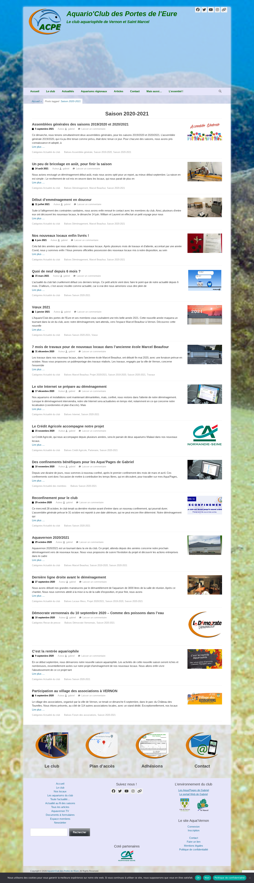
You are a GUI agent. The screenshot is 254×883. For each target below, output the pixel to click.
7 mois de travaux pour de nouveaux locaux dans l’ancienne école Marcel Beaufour (100, 347)
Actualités (68, 91)
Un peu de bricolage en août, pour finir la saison (72, 164)
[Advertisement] (127, 61)
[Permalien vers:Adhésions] (152, 745)
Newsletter (60, 822)
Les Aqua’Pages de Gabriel (193, 790)
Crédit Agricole (79, 450)
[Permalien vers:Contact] (202, 745)
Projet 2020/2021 (98, 374)
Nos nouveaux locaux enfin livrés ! (60, 235)
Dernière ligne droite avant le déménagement (69, 577)
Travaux (151, 374)
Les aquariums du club (60, 795)
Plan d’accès (102, 766)
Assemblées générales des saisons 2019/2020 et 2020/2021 (80, 124)
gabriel (71, 129)
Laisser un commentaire (93, 129)
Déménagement (80, 188)
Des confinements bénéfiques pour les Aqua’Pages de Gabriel (83, 462)
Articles (118, 91)
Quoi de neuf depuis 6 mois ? (56, 271)
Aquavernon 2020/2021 (50, 537)
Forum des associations (84, 715)
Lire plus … (38, 146)
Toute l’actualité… (60, 799)
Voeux (95, 335)
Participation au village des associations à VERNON (74, 691)
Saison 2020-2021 (122, 152)
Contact (135, 91)
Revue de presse (51, 622)
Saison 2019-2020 (103, 152)
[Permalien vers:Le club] (51, 745)
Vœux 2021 (41, 307)
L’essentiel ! (176, 91)
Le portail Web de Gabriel (193, 794)
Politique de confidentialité (193, 849)
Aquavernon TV (60, 811)
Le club (50, 91)
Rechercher (79, 832)
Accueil (34, 91)
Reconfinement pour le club (55, 498)
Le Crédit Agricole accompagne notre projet (68, 426)
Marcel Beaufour (97, 188)
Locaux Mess (79, 601)
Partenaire (93, 450)
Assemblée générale (82, 152)
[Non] (249, 878)
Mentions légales (193, 845)
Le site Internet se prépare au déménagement (69, 386)
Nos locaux (60, 791)
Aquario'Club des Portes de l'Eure (122, 14)
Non (207, 877)
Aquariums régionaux (94, 91)
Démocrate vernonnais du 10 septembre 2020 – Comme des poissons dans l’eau (98, 613)
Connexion (193, 826)
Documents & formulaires (60, 814)
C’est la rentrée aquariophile (55, 651)
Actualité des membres (54, 486)
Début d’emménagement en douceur (62, 200)
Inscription (193, 830)
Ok (198, 877)
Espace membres (60, 818)
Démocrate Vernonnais (84, 622)
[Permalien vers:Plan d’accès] (102, 745)
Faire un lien (193, 841)
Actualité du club (51, 152)
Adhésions (152, 766)
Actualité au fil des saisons (60, 803)
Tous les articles (60, 807)
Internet (76, 414)
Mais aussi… (154, 91)
